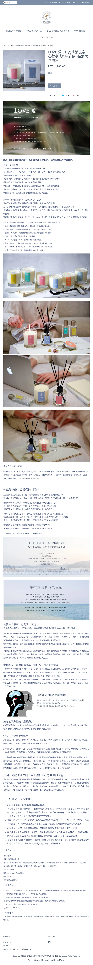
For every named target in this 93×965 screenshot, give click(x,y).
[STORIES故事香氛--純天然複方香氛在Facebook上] (49, 943)
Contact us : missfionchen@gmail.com (17, 949)
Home (5, 946)
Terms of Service (34, 960)
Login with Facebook (71, 2)
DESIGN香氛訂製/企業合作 (58, 31)
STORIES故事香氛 (13, 31)
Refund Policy (59, 960)
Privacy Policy (47, 960)
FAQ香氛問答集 (79, 31)
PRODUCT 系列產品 (33, 31)
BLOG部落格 (47, 37)
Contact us (7, 942)
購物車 (87, 2)
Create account (57, 2)
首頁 (5, 45)
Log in (46, 2)
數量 (50, 73)
